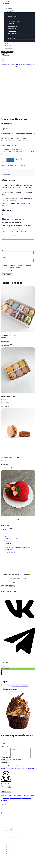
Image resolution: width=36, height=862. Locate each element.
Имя (4, 250)
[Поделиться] (5, 804)
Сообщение (5, 757)
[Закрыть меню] (1, 809)
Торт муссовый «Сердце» (10, 519)
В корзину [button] (5, 345)
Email (4, 258)
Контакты (8, 48)
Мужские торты (12, 33)
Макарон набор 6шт (9, 396)
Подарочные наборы (14, 21)
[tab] (18, 171)
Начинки (8, 8)
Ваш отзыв (6, 238)
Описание (6, 171)
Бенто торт (11, 13)
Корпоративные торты (14, 38)
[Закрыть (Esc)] (6, 804)
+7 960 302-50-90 (7, 52)
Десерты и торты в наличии (15, 18)
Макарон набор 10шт (9, 335)
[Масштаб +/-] (1, 804)
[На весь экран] (3, 804)
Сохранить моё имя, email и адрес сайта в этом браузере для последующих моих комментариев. (16, 267)
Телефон (4, 743)
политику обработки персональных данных (18, 768)
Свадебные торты (12, 26)
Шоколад (10, 40)
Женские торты (12, 36)
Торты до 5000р (12, 16)
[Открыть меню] (3, 60)
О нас (7, 43)
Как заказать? (10, 45)
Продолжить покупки (11, 689)
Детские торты (12, 31)
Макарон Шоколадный (10, 458)
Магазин (7, 830)
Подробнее (18, 159)
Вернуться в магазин (20, 686)
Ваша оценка (8, 236)
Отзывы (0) (6, 174)
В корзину (10, 160)
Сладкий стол (11, 23)
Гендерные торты (12, 28)
